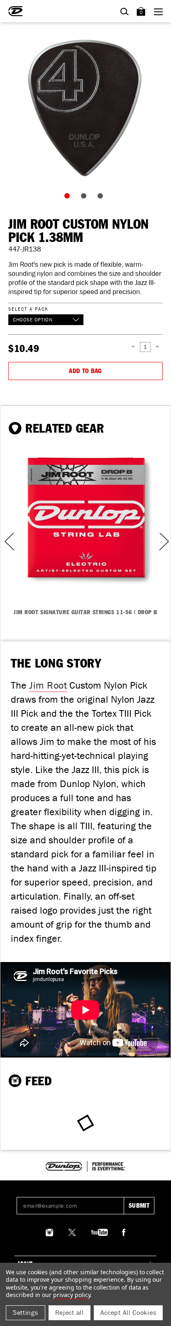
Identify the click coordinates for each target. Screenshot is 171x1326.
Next (163, 541)
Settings (25, 1312)
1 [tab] (69, 198)
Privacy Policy (71, 1295)
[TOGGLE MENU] (159, 11)
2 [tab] (85, 198)
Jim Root (48, 685)
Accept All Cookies (128, 1312)
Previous (6, 541)
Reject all (69, 1312)
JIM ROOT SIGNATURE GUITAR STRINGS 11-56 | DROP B (85, 612)
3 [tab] (102, 198)
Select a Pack (28, 309)
